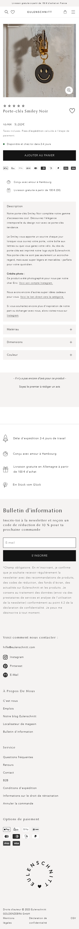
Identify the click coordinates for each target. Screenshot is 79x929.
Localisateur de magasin (19, 724)
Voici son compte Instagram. (36, 283)
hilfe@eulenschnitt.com (19, 647)
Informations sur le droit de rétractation (30, 795)
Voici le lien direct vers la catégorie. (42, 297)
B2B (5, 780)
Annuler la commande (18, 803)
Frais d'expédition (33, 131)
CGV (73, 918)
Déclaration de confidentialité (38, 920)
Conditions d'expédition (20, 788)
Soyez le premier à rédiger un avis (39, 386)
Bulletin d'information (18, 731)
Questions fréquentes (18, 757)
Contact (8, 772)
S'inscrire (40, 555)
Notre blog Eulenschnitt (19, 716)
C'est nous (10, 701)
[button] (66, 12)
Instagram (13, 315)
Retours (8, 765)
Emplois (8, 708)
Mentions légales (8, 920)
